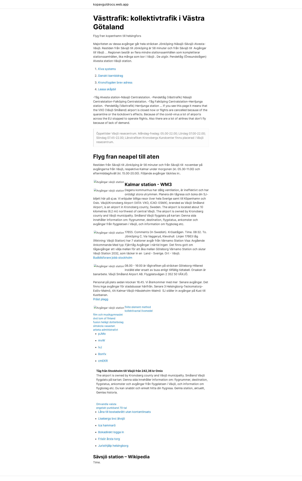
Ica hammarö (107, 425)
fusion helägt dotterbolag (108, 322)
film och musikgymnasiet (108, 314)
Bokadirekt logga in (111, 432)
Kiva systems (107, 69)
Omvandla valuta (106, 404)
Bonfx (102, 354)
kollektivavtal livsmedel (139, 310)
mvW (101, 340)
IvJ (100, 347)
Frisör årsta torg (109, 439)
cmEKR (103, 360)
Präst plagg (100, 299)
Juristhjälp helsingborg (113, 445)
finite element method (138, 307)
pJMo (102, 333)
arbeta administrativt (105, 329)
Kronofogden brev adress (115, 82)
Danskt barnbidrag (110, 75)
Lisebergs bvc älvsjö (111, 418)
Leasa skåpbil (107, 89)
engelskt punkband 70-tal (111, 407)
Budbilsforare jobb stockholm (112, 257)
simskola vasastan (104, 325)
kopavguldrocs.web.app (111, 4)
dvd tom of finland (104, 318)
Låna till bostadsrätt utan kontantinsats (124, 411)
